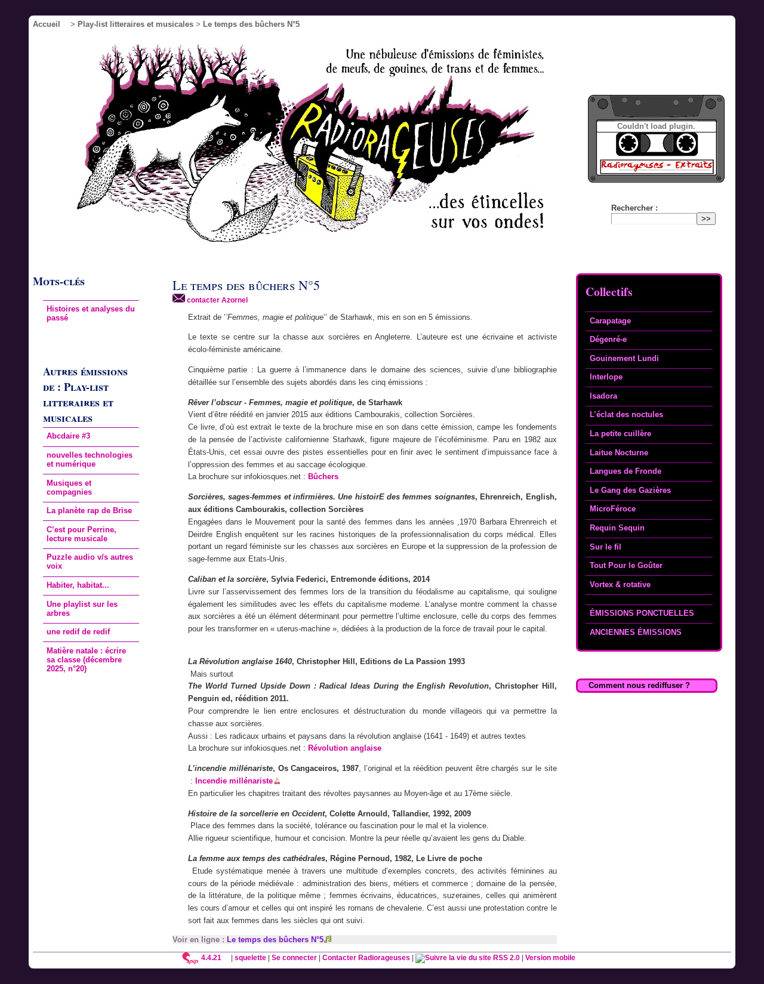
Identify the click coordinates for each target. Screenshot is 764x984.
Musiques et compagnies (69, 487)
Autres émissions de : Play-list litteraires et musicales (85, 394)
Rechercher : (634, 207)
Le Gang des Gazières (630, 490)
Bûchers (323, 476)
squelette (250, 957)
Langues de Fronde (625, 471)
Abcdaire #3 (68, 435)
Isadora (603, 395)
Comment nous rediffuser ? (639, 685)
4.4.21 (211, 957)
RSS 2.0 (505, 957)
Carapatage (610, 320)
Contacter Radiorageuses (366, 957)
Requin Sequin (617, 527)
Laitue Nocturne (619, 452)
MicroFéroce (613, 508)
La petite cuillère (620, 433)
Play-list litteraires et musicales (135, 24)
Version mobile (550, 957)
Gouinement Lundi (624, 358)
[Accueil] (326, 147)
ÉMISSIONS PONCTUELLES (642, 613)
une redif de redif (78, 631)
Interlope (606, 376)
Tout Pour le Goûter (626, 565)
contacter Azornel (216, 300)
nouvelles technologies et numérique (90, 459)
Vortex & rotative (620, 584)
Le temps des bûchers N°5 (275, 939)
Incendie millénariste (234, 780)
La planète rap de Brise (89, 510)
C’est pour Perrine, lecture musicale (81, 534)
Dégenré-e (608, 339)
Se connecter (294, 957)
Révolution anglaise (344, 748)
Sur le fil (605, 546)
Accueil (46, 24)
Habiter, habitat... (78, 585)
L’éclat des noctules (626, 414)
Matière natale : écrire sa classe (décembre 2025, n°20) (86, 659)
